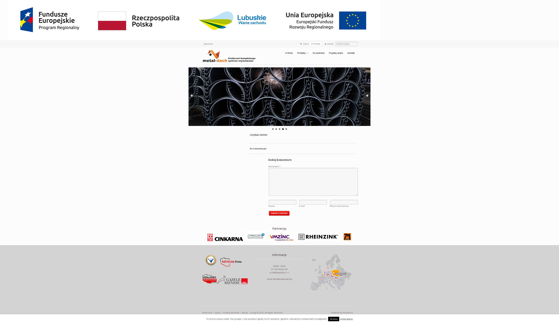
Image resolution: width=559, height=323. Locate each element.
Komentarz (274, 166)
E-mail (302, 206)
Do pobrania (318, 53)
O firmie (289, 53)
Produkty (301, 53)
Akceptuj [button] (333, 319)
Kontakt (351, 53)
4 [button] (283, 129)
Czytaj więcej (346, 318)
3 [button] (279, 129)
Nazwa (271, 206)
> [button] (367, 96)
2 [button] (276, 129)
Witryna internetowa (339, 206)
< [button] (192, 96)
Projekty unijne (336, 53)
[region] (279, 96)
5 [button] (286, 129)
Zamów (330, 44)
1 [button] (273, 129)
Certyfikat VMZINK (258, 134)
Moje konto (208, 44)
